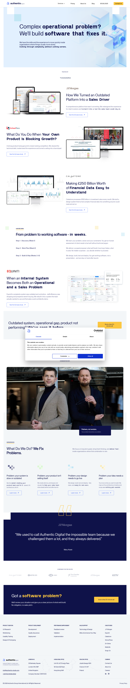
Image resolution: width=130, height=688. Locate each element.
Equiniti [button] (107, 633)
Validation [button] (57, 633)
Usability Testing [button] (8, 636)
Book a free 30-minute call (109, 325)
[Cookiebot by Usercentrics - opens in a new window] (95, 331)
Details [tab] (65, 336)
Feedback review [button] (59, 629)
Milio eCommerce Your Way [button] (88, 633)
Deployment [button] (32, 636)
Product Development (34, 625)
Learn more (13, 493)
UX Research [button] (7, 629)
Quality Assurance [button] (33, 633)
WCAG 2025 (104, 3)
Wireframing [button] (6, 633)
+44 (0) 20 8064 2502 (9, 674)
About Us (83, 3)
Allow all (90, 356)
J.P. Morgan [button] (108, 629)
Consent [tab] (38, 336)
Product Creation (8, 625)
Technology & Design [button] (86, 629)
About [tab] (91, 336)
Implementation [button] (58, 636)
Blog (93, 3)
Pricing (73, 3)
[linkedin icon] (105, 674)
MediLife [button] (107, 647)
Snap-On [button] (108, 651)
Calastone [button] (108, 636)
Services (60, 3)
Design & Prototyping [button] (9, 640)
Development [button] (32, 629)
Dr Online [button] (108, 643)
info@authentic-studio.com (11, 670)
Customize (63, 356)
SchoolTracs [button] (109, 640)
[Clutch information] (108, 674)
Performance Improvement (61, 625)
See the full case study (76, 115)
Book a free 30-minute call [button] (106, 599)
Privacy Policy (123, 683)
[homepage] (15, 3)
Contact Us (118, 3)
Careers (107, 670)
